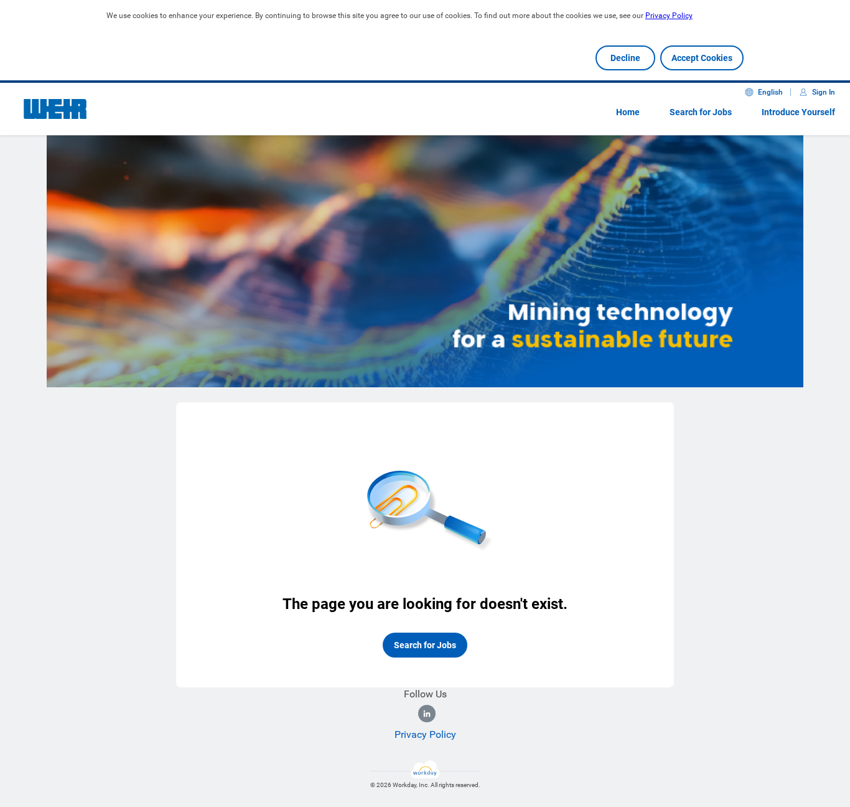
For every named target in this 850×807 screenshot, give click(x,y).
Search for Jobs (701, 112)
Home (628, 112)
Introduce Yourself (798, 112)
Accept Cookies (701, 58)
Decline (625, 58)
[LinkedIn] (427, 713)
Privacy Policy (669, 15)
